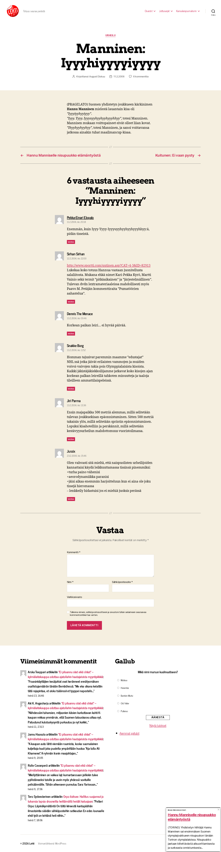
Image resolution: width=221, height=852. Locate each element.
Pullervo (124, 711)
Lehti (31, 843)
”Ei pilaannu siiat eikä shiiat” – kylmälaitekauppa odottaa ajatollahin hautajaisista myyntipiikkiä (65, 674)
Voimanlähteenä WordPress (52, 843)
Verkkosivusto (74, 596)
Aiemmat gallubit (129, 733)
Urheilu (110, 35)
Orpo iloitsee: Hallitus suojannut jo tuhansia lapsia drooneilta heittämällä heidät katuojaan (66, 799)
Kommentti (73, 552)
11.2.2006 (119, 76)
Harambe (125, 688)
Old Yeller (125, 703)
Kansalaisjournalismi (186, 11)
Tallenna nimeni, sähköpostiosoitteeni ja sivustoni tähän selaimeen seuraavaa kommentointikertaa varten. (108, 613)
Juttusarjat (164, 11)
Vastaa (71, 241)
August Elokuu (97, 76)
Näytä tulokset (157, 725)
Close (218, 810)
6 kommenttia (141, 76)
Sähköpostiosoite (122, 582)
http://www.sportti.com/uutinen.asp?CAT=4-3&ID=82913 (108, 266)
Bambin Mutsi (127, 696)
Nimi (70, 582)
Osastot (148, 11)
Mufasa (124, 680)
